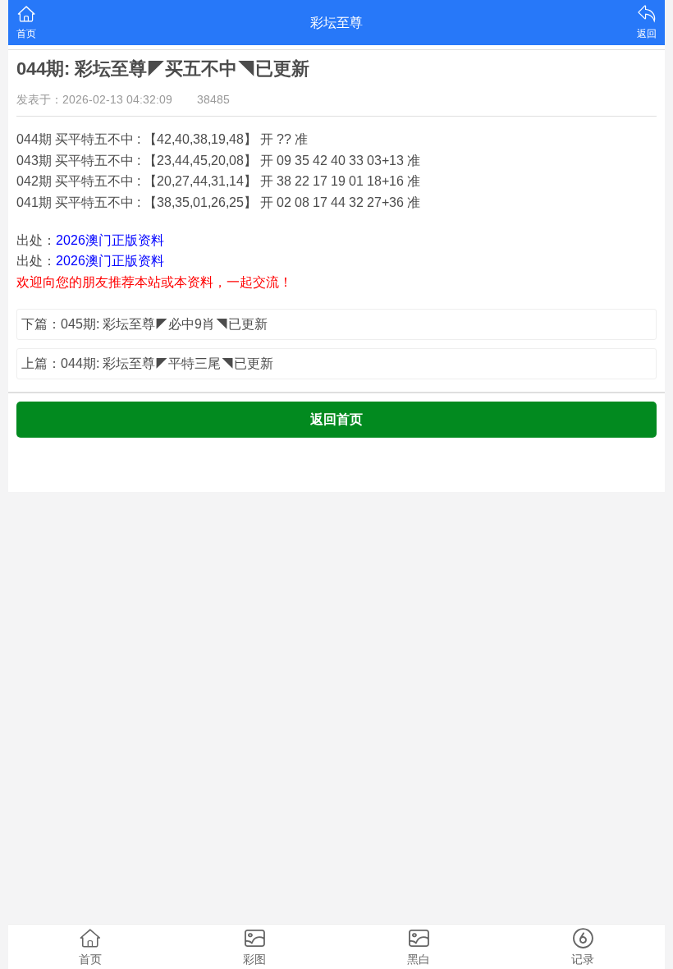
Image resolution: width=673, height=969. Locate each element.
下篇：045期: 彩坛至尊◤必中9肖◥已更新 (144, 324)
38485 (213, 99)
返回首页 (336, 419)
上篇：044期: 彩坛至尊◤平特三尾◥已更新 (147, 363)
